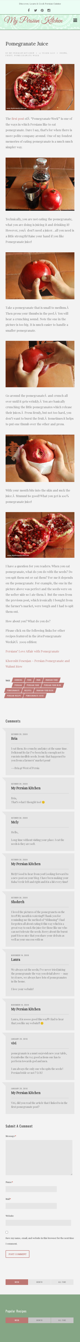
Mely (15, 822)
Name (9, 1181)
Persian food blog (52, 685)
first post (18, 119)
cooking (18, 679)
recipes (27, 690)
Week (17, 1282)
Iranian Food (51, 679)
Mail (8, 1198)
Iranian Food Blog (45, 690)
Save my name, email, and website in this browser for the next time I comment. (40, 1240)
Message (11, 1135)
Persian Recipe (14, 695)
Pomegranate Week (26, 55)
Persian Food (33, 685)
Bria (14, 738)
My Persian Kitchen (21, 53)
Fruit (9, 55)
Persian (18, 685)
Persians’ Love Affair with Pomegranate (32, 651)
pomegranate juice (35, 695)
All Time (62, 1282)
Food (29, 679)
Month (39, 1282)
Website (10, 1215)
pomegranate (13, 690)
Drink (63, 53)
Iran (38, 679)
